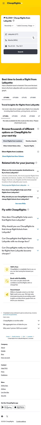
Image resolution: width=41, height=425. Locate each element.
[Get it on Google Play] (6, 407)
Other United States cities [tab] (11, 146)
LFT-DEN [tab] (15, 97)
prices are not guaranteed (10, 314)
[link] (7, 416)
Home (8, 336)
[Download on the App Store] (19, 407)
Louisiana (29, 336)
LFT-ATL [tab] (24, 97)
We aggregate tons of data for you (15, 324)
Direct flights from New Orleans (13, 156)
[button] (3, 3)
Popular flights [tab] (29, 146)
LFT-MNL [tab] (6, 97)
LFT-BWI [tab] (33, 97)
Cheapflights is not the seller (13, 321)
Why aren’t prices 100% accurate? (15, 328)
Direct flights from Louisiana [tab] (12, 141)
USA (24, 336)
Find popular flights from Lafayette (14, 185)
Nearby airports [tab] (31, 141)
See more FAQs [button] (20, 203)
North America (16, 336)
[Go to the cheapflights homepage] (15, 3)
